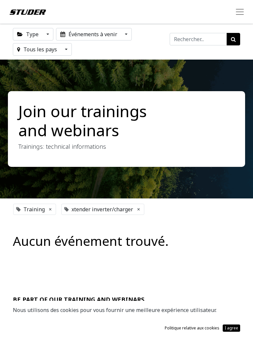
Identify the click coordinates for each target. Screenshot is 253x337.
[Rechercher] (233, 39)
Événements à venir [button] (93, 34)
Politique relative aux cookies (192, 328)
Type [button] (32, 34)
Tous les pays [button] (40, 49)
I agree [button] (231, 328)
